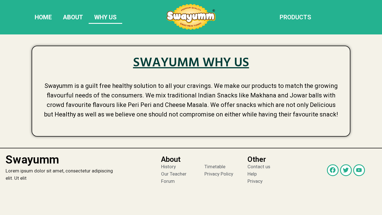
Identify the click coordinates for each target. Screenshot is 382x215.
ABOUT (73, 17)
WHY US (105, 17)
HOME (43, 17)
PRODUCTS (295, 17)
